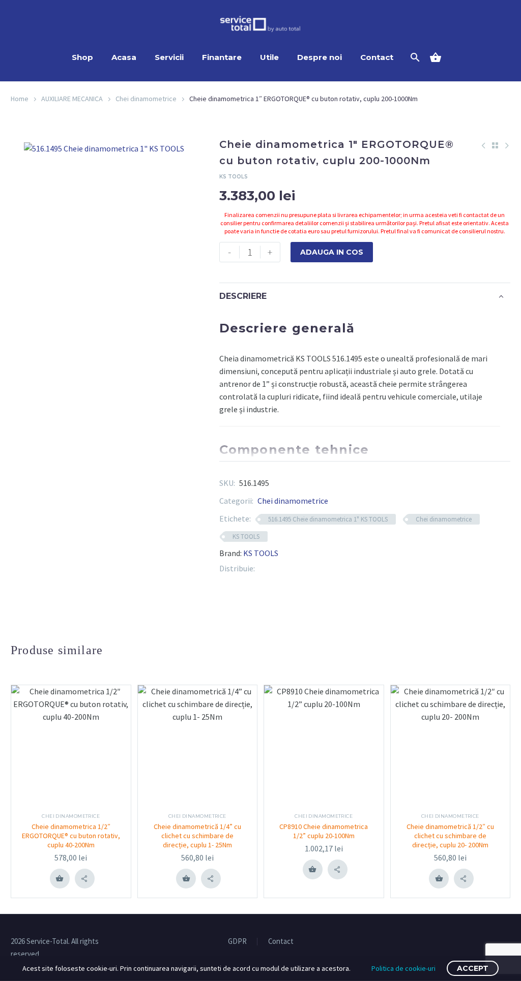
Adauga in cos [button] (59, 878)
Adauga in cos (331, 252)
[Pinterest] (277, 568)
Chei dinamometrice (146, 98)
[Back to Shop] (495, 145)
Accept (472, 968)
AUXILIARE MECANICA (72, 98)
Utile (269, 57)
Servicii (169, 57)
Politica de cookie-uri (403, 968)
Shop (82, 57)
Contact (376, 57)
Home (19, 98)
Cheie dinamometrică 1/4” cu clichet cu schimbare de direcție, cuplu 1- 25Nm (197, 835)
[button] (85, 878)
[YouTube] (507, 942)
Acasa (123, 57)
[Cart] (439, 57)
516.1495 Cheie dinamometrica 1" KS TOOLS (328, 519)
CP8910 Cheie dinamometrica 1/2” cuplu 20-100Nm (323, 831)
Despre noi (319, 57)
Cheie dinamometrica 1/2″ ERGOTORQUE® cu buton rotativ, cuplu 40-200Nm (71, 835)
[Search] (414, 57)
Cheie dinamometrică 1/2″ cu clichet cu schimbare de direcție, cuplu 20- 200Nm (450, 835)
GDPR (237, 941)
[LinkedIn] (293, 568)
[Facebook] (262, 568)
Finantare (222, 57)
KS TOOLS (246, 536)
